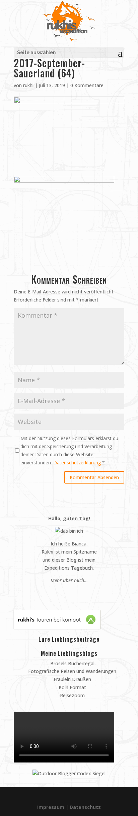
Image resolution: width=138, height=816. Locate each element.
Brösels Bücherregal (71, 663)
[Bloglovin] (78, 593)
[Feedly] (85, 593)
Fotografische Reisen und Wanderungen (71, 671)
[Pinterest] (59, 593)
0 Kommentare (87, 85)
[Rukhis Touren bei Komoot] (57, 627)
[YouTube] (72, 593)
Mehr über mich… (69, 580)
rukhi (28, 85)
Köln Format (71, 687)
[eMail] (53, 593)
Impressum (50, 807)
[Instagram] (66, 593)
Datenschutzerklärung (77, 462)
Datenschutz (85, 807)
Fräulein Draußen (71, 679)
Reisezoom (72, 695)
